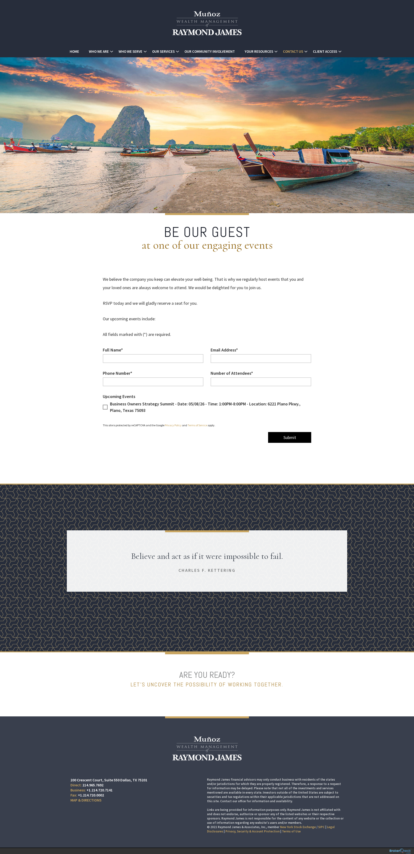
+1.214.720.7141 (99, 790)
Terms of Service (197, 425)
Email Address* (224, 350)
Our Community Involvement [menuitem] (209, 51)
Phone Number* (117, 373)
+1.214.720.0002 (91, 795)
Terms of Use (291, 831)
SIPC (321, 827)
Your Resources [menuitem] (259, 51)
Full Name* (113, 350)
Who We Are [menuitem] (99, 51)
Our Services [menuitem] (163, 51)
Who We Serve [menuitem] (130, 51)
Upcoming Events (119, 396)
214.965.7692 (93, 785)
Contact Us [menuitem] (293, 51)
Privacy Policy (173, 425)
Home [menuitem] (74, 51)
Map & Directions (86, 800)
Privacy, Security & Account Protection (252, 831)
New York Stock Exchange (298, 827)
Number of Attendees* (232, 373)
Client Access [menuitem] (325, 51)
